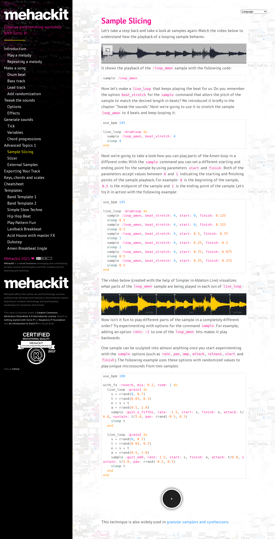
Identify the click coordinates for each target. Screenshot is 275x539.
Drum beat (16, 74)
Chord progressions (24, 138)
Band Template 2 (21, 203)
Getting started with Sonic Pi (19, 319)
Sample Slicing (20, 151)
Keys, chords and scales (24, 177)
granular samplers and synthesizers (197, 522)
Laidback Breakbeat (24, 229)
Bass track (16, 80)
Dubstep (14, 241)
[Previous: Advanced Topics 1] (81, 274)
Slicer (12, 158)
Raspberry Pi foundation (52, 319)
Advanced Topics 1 (20, 145)
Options (14, 106)
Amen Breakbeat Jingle (27, 248)
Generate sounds (18, 119)
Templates (13, 190)
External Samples (22, 164)
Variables (15, 132)
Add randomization (24, 93)
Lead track (16, 87)
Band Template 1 (21, 196)
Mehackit (9, 263)
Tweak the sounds (19, 100)
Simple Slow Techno (24, 209)
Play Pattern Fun (21, 222)
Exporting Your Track (22, 171)
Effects (13, 113)
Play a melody (19, 55)
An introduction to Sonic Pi (23, 323)
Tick (11, 126)
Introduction (15, 48)
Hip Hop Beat (19, 216)
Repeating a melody (24, 61)
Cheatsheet (14, 184)
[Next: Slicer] (266, 274)
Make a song (15, 68)
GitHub (16, 368)
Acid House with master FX (31, 235)
